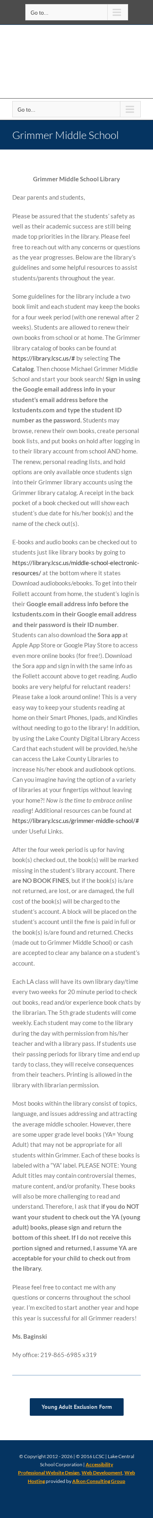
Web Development (102, 1473)
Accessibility (99, 1464)
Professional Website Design (49, 1473)
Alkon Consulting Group (98, 1481)
